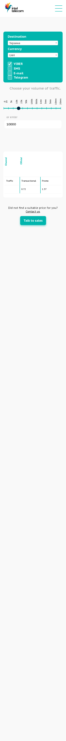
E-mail (18, 73)
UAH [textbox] (12, 55)
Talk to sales (33, 221)
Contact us (33, 211)
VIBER (18, 64)
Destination (17, 36)
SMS (17, 68)
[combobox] (33, 43)
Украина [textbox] (14, 43)
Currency (15, 49)
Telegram (21, 77)
